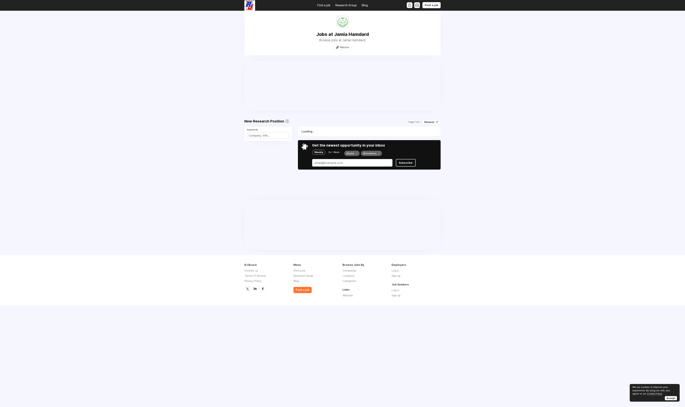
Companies (349, 270)
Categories (349, 281)
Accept (670, 398)
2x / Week (333, 152)
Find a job (323, 5)
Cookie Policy (654, 393)
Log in (395, 270)
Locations (348, 275)
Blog (365, 5)
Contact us (251, 270)
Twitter (247, 289)
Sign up (396, 275)
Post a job (431, 5)
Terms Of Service (255, 275)
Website (344, 47)
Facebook (263, 289)
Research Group (346, 5)
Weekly (318, 152)
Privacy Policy (252, 281)
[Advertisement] (342, 86)
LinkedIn (255, 289)
